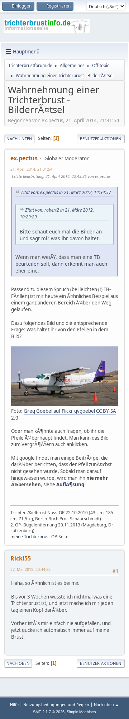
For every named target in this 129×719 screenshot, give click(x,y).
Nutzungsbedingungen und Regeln (56, 704)
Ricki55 (20, 558)
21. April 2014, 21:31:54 (31, 169)
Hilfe (14, 704)
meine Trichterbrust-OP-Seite (39, 537)
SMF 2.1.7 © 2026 (48, 712)
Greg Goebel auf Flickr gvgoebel (59, 411)
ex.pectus (24, 158)
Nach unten (19, 138)
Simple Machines (81, 712)
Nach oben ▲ (106, 704)
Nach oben (18, 663)
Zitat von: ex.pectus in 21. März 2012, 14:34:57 (66, 192)
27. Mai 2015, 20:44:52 (30, 569)
